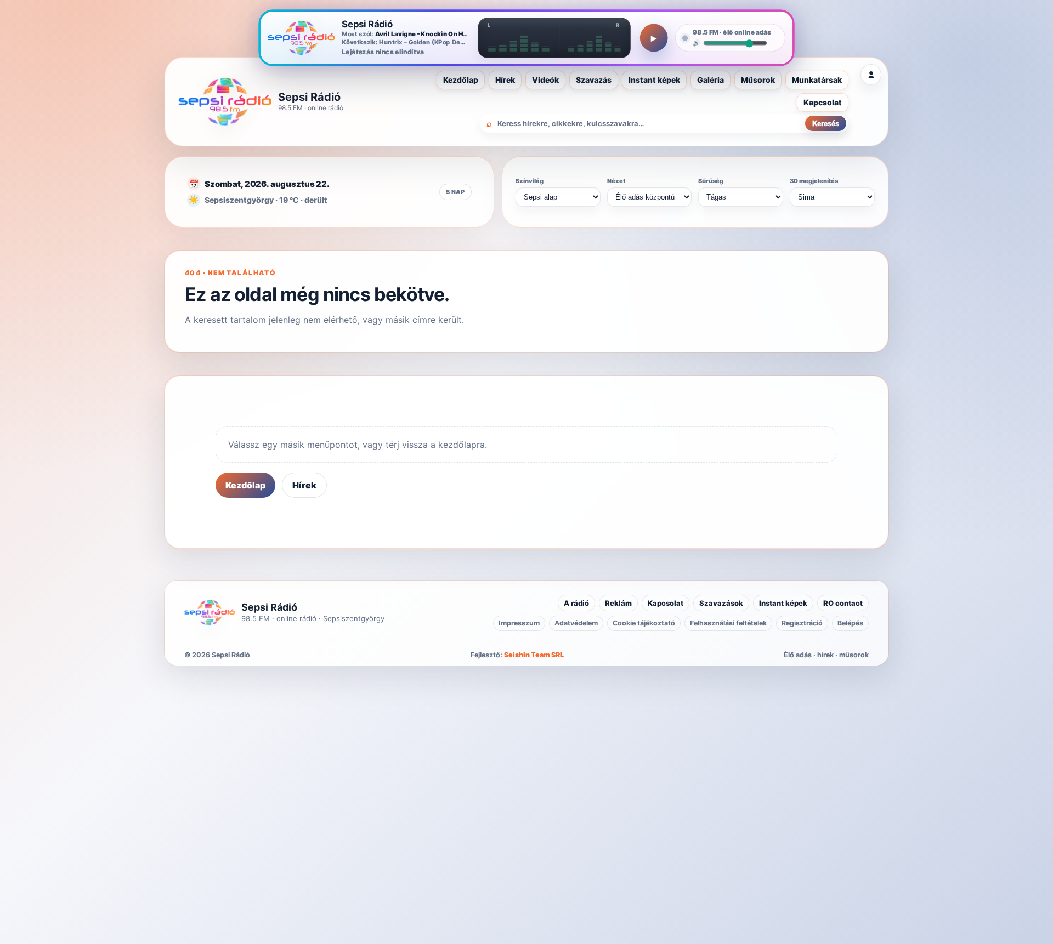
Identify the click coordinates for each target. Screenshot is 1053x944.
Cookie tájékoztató (644, 623)
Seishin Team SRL (534, 655)
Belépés (850, 623)
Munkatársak (817, 79)
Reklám (618, 603)
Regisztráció (802, 623)
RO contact (843, 603)
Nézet (616, 181)
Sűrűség (710, 181)
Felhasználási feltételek (728, 623)
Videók (545, 79)
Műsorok (758, 79)
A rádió (576, 603)
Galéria (710, 79)
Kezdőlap (460, 79)
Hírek (505, 79)
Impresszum (519, 623)
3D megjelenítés (814, 181)
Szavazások (721, 603)
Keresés (825, 124)
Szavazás (594, 79)
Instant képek (654, 79)
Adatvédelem (576, 623)
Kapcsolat (822, 102)
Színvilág (530, 181)
